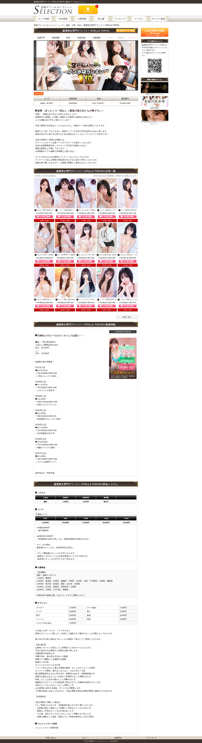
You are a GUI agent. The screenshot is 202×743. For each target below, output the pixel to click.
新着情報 (56, 37)
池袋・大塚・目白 (73, 25)
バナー (84, 737)
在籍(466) (81, 37)
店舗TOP (41, 37)
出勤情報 (96, 37)
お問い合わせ (51, 737)
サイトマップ (152, 737)
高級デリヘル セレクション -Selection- (103, 741)
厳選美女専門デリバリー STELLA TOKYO (101, 25)
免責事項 (118, 737)
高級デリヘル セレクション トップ (49, 25)
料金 (68, 37)
